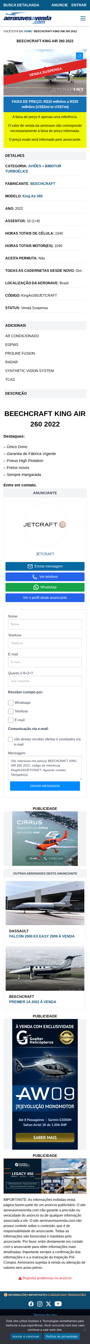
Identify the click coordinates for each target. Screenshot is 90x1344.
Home (28, 31)
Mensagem (16, 753)
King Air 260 (32, 196)
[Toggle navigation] (83, 18)
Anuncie (60, 5)
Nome (12, 616)
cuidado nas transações (47, 1295)
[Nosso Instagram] (39, 1304)
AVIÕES (34, 166)
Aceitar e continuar (26, 1336)
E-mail (13, 654)
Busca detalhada (21, 5)
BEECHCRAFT (42, 184)
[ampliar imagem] (79, 55)
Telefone (14, 635)
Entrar (79, 5)
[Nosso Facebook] (31, 1304)
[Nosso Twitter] (48, 1304)
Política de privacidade (62, 1336)
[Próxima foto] (81, 72)
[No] (84, 1330)
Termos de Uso (45, 1315)
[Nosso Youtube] (58, 1303)
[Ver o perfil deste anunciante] (45, 524)
